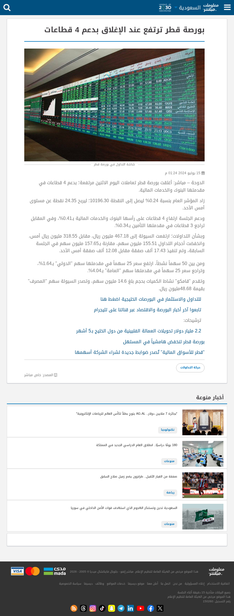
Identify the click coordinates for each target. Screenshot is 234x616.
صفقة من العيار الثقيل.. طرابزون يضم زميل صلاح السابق (138, 476)
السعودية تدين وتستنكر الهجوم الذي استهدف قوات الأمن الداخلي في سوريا (124, 508)
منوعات (169, 461)
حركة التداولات (190, 367)
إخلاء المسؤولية (195, 583)
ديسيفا (88, 583)
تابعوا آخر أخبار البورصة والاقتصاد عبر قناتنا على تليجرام (147, 310)
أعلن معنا (152, 583)
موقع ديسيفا (136, 583)
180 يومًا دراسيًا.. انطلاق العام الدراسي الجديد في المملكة (136, 445)
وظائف (99, 583)
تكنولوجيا (167, 429)
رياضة (170, 492)
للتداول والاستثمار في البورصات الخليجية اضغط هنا (150, 299)
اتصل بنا (165, 583)
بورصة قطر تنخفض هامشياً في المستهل (164, 342)
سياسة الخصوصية (70, 583)
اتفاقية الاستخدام (218, 583)
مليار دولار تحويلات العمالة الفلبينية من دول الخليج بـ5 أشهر (138, 331)
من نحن (177, 583)
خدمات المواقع (116, 583)
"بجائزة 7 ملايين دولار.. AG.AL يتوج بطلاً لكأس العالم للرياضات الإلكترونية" (126, 413)
